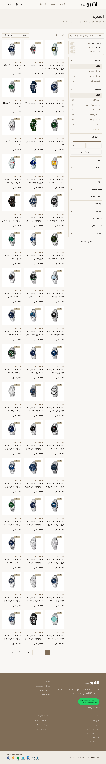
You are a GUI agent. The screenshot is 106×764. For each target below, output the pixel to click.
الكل (98, 66)
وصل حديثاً (96, 51)
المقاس (98, 167)
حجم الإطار (97, 226)
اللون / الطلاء (96, 197)
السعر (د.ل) (97, 137)
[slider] (72, 141)
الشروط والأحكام (43, 725)
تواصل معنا (94, 741)
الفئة (100, 175)
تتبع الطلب (42, 4)
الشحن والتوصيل (43, 729)
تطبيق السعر (86, 152)
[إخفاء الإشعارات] (5, 753)
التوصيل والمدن (93, 729)
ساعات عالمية (44, 690)
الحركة (99, 211)
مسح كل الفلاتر (86, 241)
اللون (99, 160)
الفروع (99, 233)
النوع (100, 182)
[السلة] (16, 4)
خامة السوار (97, 189)
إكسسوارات (45, 695)
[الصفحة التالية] (13, 652)
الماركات (98, 89)
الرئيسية (63, 4)
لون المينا (97, 204)
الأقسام (98, 61)
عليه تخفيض (95, 48)
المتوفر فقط (95, 44)
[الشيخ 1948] (89, 4)
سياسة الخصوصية (42, 721)
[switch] (72, 43)
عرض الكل (96, 129)
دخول (10, 4)
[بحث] (22, 4)
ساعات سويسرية (43, 686)
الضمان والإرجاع (93, 733)
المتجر (53, 4)
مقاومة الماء (96, 219)
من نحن (96, 737)
